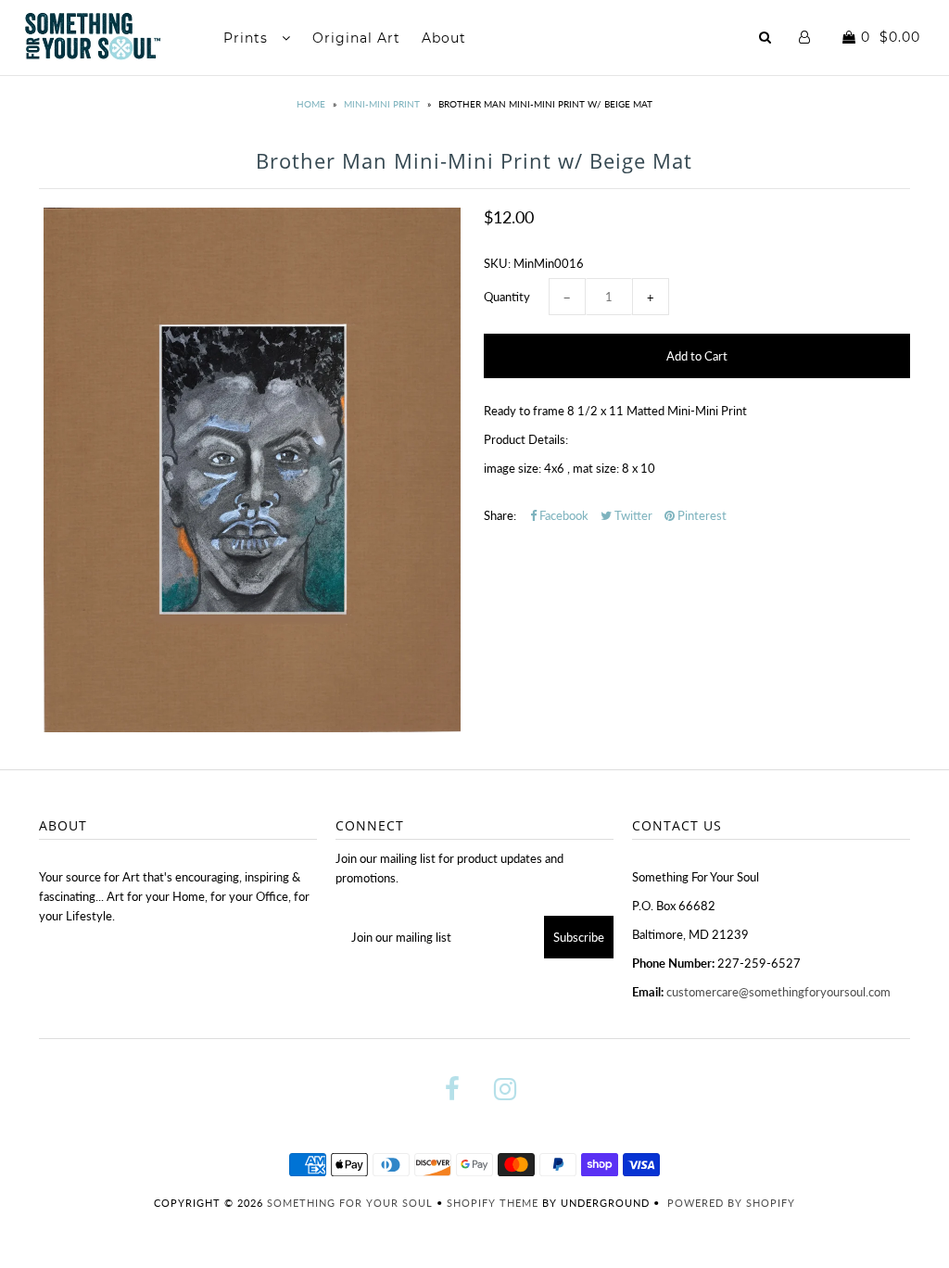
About (444, 38)
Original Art (356, 38)
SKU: (497, 263)
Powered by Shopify (731, 1203)
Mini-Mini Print (382, 103)
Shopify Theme (492, 1203)
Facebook (562, 515)
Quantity (507, 296)
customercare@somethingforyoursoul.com (778, 991)
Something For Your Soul (352, 1203)
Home (311, 103)
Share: (500, 515)
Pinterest (701, 515)
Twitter (632, 515)
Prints (247, 38)
